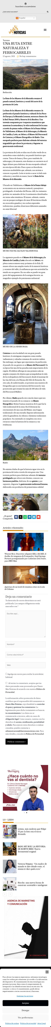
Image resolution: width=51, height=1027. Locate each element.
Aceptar (25, 1003)
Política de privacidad (28, 1023)
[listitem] (25, 831)
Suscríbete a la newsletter (25, 6)
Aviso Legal (41, 1023)
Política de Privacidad (35, 734)
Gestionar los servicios (25, 996)
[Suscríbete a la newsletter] (25, 3)
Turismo (6, 40)
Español (22, 18)
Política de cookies (12, 1023)
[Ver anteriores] (5, 894)
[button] (47, 972)
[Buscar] (47, 11)
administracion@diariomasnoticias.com (22, 731)
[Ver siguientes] (10, 894)
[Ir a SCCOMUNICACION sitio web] (26, 927)
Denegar (25, 1010)
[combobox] (25, 11)
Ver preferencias (25, 1017)
